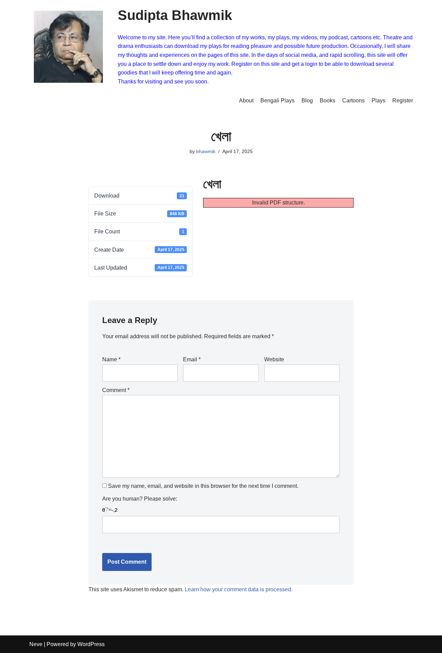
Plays (378, 100)
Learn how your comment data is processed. (238, 589)
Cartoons (353, 100)
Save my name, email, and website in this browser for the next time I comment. (203, 486)
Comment (115, 390)
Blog (307, 100)
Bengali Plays (277, 100)
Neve (35, 644)
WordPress (91, 644)
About (246, 100)
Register (402, 100)
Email (192, 359)
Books (327, 100)
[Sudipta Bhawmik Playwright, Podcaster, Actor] (68, 47)
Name (111, 359)
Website (274, 359)
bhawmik (205, 151)
